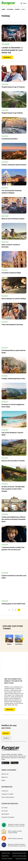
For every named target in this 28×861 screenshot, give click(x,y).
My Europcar (5, 814)
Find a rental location (8, 797)
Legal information (6, 853)
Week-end (4, 777)
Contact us (6, 738)
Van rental (4, 811)
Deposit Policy (5, 856)
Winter (3, 780)
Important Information (20, 858)
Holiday (17, 9)
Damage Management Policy (19, 853)
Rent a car (10, 709)
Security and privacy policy (19, 856)
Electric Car (5, 774)
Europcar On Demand (8, 817)
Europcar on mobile (7, 794)
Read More (7, 57)
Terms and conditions (7, 858)
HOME (3, 9)
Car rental (4, 807)
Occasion (10, 9)
